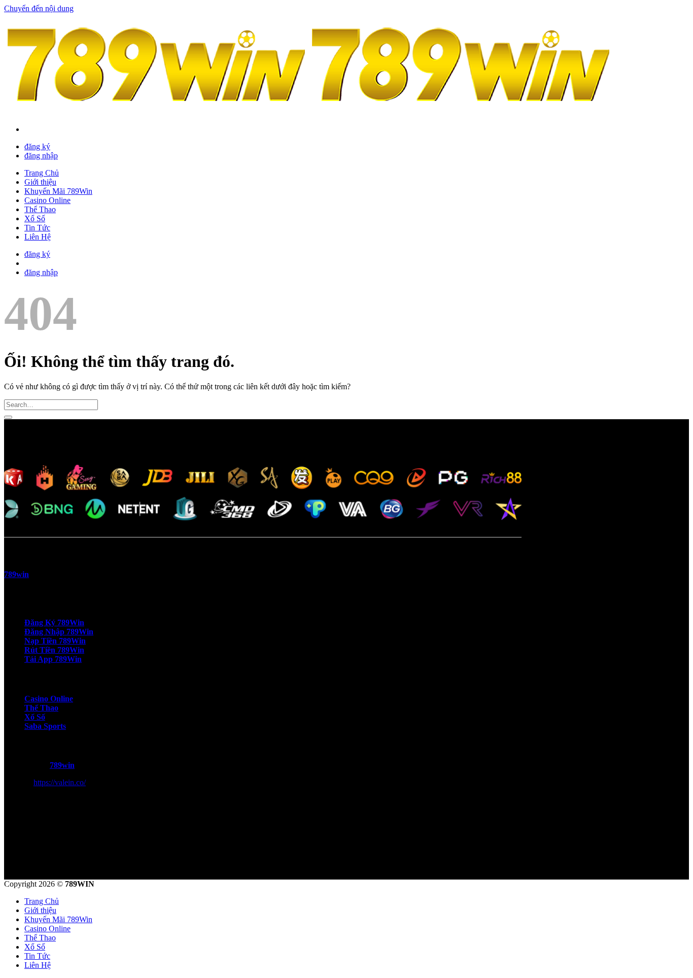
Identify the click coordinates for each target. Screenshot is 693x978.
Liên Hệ (37, 236)
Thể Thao (40, 209)
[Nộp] (8, 417)
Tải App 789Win (53, 659)
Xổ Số (34, 218)
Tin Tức (37, 227)
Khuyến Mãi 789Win (58, 191)
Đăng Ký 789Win (54, 622)
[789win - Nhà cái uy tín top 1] (308, 112)
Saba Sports (45, 726)
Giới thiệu (40, 182)
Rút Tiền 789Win (54, 650)
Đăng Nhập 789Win (58, 631)
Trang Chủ (41, 172)
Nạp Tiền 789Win (55, 640)
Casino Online (47, 200)
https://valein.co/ (59, 782)
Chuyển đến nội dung (39, 8)
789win (62, 765)
